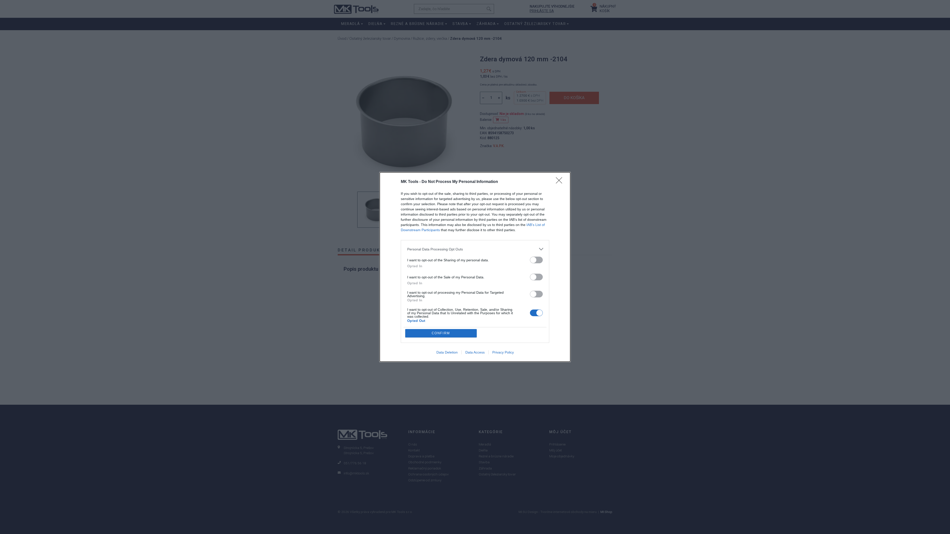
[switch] (536, 260)
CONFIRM (441, 333)
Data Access (475, 352)
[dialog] (475, 267)
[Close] (560, 182)
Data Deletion (447, 352)
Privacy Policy (503, 352)
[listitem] (475, 249)
